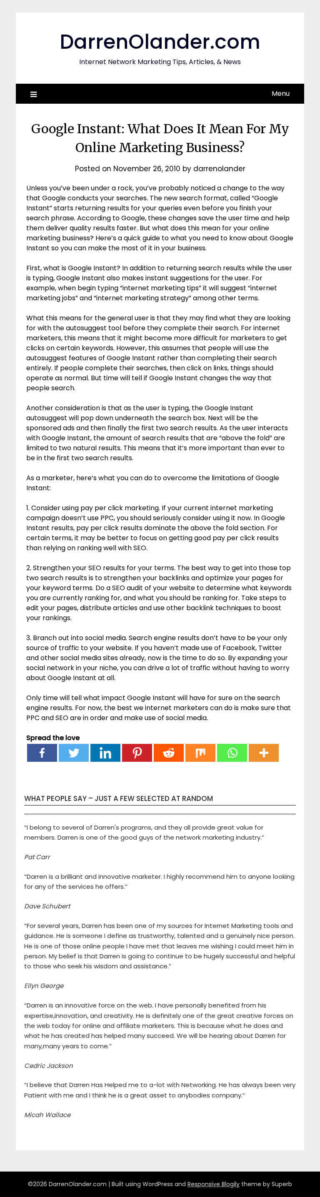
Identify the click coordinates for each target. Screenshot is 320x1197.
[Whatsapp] (232, 753)
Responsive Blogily (214, 1184)
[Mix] (200, 753)
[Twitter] (74, 753)
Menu (281, 93)
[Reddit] (169, 753)
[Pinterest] (137, 753)
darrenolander (219, 169)
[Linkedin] (105, 753)
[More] (264, 753)
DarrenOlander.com (160, 42)
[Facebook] (42, 753)
